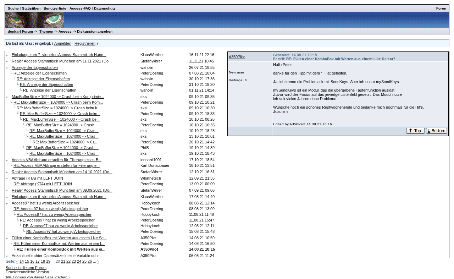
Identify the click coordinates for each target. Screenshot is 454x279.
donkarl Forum (20, 31)
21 (63, 261)
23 (74, 261)
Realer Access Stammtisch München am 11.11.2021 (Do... (62, 61)
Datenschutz (104, 8)
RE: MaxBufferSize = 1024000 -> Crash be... (61, 119)
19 (48, 261)
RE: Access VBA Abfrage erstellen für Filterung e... (56, 165)
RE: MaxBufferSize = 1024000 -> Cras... (64, 130)
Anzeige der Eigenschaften (35, 67)
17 (37, 261)
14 (22, 261)
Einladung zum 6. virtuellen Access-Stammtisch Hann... (59, 197)
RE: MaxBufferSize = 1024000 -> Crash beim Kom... (58, 102)
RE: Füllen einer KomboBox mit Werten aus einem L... (59, 243)
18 (43, 261)
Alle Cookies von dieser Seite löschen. (37, 277)
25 (84, 261)
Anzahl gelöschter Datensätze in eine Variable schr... (57, 255)
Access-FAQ (80, 8)
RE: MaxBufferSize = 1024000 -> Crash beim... (60, 113)
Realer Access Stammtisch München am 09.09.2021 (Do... (62, 190)
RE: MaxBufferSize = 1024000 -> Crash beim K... (59, 108)
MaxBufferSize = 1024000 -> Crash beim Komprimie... (58, 96)
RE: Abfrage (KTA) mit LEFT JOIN (42, 184)
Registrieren (84, 43)
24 (79, 261)
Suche (13, 8)
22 (68, 261)
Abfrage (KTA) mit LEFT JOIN (37, 178)
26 (90, 261)
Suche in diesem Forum (26, 268)
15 (27, 261)
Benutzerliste (55, 8)
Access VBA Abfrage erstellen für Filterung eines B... (56, 160)
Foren (441, 8)
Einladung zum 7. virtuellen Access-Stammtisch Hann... (59, 55)
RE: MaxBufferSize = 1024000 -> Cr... (65, 142)
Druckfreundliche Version (27, 272)
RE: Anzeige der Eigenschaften (40, 73)
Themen (46, 31)
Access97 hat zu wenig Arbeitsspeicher (45, 203)
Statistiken (31, 8)
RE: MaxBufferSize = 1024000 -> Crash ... (62, 125)
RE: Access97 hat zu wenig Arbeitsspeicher (50, 209)
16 (32, 261)
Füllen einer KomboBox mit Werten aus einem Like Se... (59, 238)
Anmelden (62, 43)
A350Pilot (237, 57)
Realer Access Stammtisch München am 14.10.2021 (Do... (62, 172)
